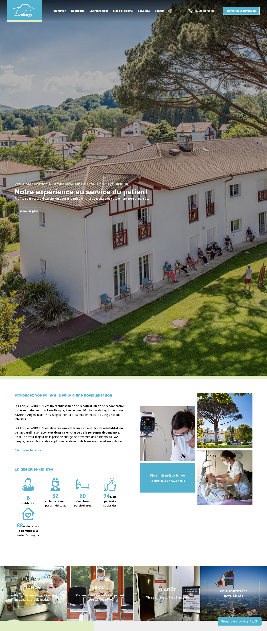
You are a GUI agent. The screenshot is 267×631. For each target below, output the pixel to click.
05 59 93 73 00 (204, 11)
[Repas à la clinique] (167, 433)
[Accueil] (24, 10)
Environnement (99, 11)
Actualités (144, 11)
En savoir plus (28, 211)
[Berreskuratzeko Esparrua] (170, 11)
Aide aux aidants (123, 11)
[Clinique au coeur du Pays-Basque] (225, 420)
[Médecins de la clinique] (225, 478)
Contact (159, 11)
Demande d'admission (241, 11)
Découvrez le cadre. (28, 450)
